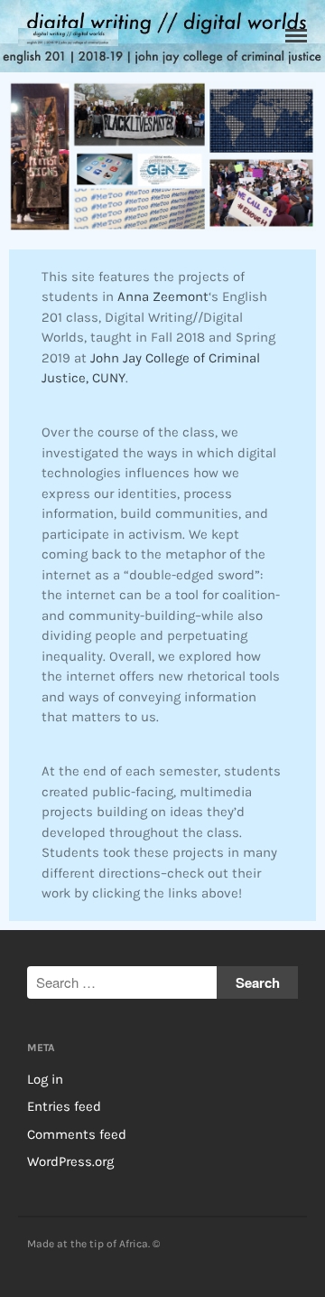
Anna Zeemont (163, 296)
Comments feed (76, 1134)
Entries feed (64, 1106)
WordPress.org (70, 1161)
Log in (45, 1079)
